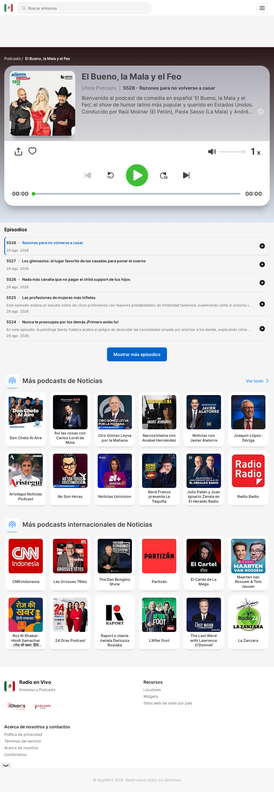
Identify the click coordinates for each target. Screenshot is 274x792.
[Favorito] (32, 151)
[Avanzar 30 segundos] (164, 175)
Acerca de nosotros (21, 747)
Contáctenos (15, 754)
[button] (212, 152)
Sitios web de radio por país (167, 703)
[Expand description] (260, 111)
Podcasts (12, 58)
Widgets (150, 696)
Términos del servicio (22, 741)
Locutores (152, 689)
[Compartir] (18, 151)
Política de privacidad (23, 734)
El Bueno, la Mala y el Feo (47, 58)
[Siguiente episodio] (185, 175)
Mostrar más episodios (137, 354)
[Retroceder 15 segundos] (110, 175)
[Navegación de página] (262, 8)
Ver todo (255, 381)
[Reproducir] (137, 175)
